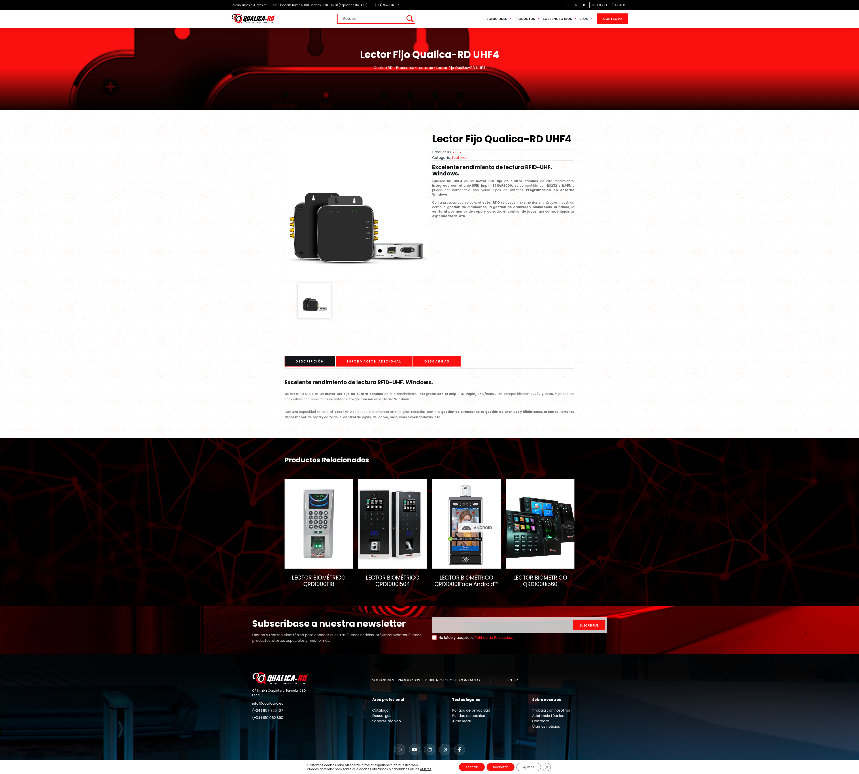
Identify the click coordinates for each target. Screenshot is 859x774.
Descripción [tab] (310, 361)
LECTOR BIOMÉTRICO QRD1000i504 (392, 581)
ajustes (425, 769)
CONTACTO (469, 680)
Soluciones (497, 19)
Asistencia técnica (548, 715)
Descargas (381, 715)
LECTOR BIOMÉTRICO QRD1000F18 (319, 581)
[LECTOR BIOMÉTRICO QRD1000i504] (392, 523)
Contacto (612, 19)
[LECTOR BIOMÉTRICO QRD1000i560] (540, 523)
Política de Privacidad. (493, 637)
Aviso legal (461, 721)
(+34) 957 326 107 (387, 5)
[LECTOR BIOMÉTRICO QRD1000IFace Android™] (466, 523)
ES (567, 5)
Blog (584, 19)
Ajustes (528, 767)
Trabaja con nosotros (551, 710)
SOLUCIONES (383, 680)
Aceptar (472, 767)
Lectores (425, 67)
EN (575, 5)
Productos (525, 19)
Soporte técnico (386, 721)
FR (583, 5)
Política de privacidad (471, 710)
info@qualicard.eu (267, 703)
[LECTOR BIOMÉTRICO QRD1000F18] (319, 523)
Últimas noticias (546, 726)
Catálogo (380, 710)
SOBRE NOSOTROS (440, 680)
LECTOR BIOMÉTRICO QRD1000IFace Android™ (466, 581)
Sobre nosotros (557, 19)
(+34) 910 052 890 (267, 717)
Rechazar (500, 767)
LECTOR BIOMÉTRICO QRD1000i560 (540, 581)
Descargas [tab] (437, 361)
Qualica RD (383, 67)
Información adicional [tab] (374, 361)
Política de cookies (468, 715)
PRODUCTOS (409, 680)
